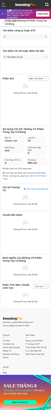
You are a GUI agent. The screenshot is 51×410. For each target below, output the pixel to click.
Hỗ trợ (5, 357)
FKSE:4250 (11, 20)
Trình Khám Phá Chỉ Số (36, 347)
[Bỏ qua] (3, 14)
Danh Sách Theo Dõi (35, 354)
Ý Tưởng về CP (32, 344)
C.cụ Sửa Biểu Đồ (34, 351)
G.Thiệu (6, 340)
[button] (26, 13)
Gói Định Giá (8, 344)
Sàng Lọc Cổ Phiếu (34, 340)
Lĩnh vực (39, 286)
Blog (5, 372)
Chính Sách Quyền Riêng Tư (11, 349)
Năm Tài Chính (36, 78)
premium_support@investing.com (18, 322)
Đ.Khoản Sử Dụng (11, 354)
